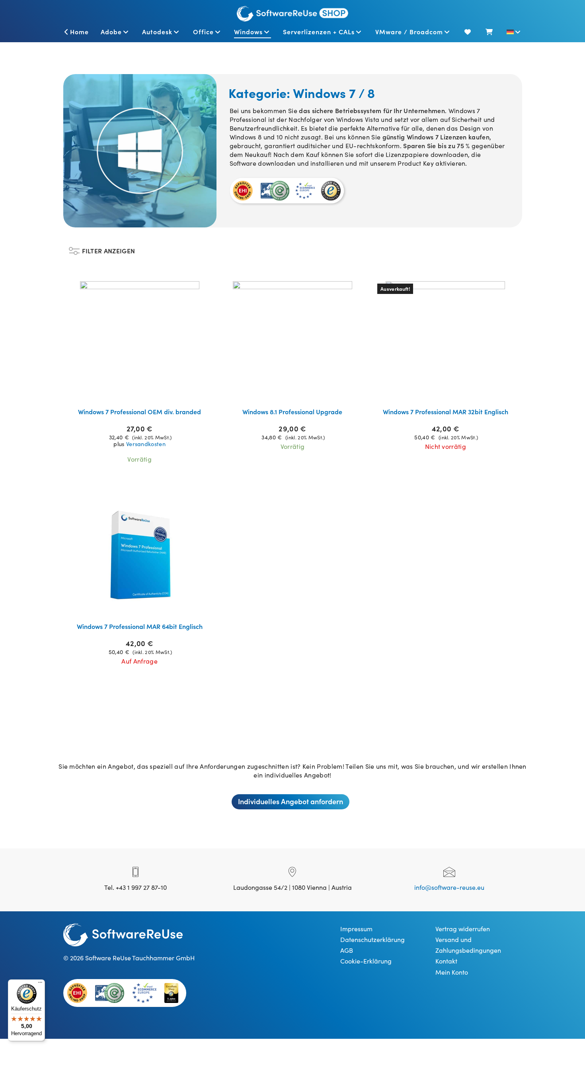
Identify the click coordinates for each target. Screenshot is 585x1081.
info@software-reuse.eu (449, 887)
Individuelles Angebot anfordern (290, 801)
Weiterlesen (144, 391)
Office (203, 31)
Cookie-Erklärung (366, 960)
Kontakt (446, 960)
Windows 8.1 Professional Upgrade (292, 411)
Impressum (356, 928)
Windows (248, 31)
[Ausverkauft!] (445, 339)
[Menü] (40, 984)
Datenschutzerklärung (372, 939)
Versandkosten (146, 444)
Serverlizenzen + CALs (319, 31)
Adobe (111, 31)
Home (79, 31)
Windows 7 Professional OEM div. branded (139, 411)
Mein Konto (451, 971)
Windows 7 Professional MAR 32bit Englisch (445, 411)
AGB (346, 950)
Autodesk (157, 31)
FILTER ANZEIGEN (108, 248)
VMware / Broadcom (409, 31)
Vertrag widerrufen (462, 928)
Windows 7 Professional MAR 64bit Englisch (140, 626)
